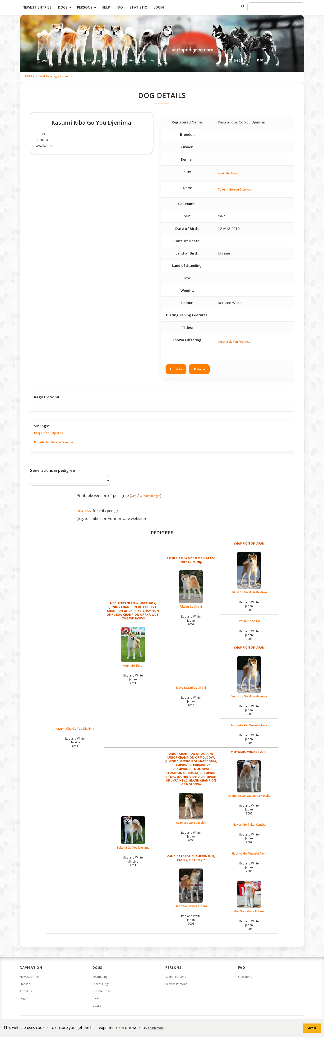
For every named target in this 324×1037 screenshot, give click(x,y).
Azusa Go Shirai (249, 621)
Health (97, 998)
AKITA (28, 76)
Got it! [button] (311, 1028)
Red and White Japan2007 (249, 838)
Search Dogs (101, 984)
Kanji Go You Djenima (48, 433)
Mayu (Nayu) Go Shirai (191, 688)
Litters (97, 1006)
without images (150, 496)
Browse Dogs (102, 991)
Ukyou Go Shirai (191, 607)
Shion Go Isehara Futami (191, 906)
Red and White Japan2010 (191, 701)
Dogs (65, 7)
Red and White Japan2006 (249, 739)
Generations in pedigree (52, 470)
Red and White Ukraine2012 (75, 742)
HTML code (84, 511)
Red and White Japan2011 (133, 679)
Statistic (138, 7)
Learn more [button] (156, 1028)
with (133, 496)
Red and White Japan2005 (249, 809)
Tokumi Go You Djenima (234, 189)
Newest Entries (37, 7)
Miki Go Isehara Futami (249, 911)
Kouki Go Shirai (228, 173)
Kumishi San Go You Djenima (53, 442)
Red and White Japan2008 (249, 606)
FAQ (119, 7)
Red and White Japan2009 (191, 620)
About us (26, 991)
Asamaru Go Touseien (191, 823)
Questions (245, 977)
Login (159, 7)
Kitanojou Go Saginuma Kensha (249, 796)
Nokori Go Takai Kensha (249, 825)
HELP (106, 7)
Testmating (100, 977)
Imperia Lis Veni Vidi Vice (234, 342)
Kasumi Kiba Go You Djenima (75, 729)
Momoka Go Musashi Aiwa (249, 725)
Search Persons (175, 977)
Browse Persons (176, 984)
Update (176, 369)
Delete (199, 369)
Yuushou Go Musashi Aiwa (249, 592)
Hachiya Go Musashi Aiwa (249, 853)
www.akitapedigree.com (51, 76)
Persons (87, 7)
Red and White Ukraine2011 (133, 861)
